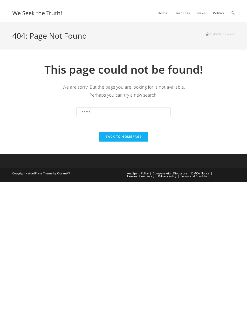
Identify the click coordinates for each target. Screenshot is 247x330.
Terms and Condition (194, 176)
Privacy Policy (167, 176)
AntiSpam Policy (138, 173)
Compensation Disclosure (170, 173)
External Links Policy (140, 176)
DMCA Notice (200, 173)
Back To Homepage (123, 136)
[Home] (207, 34)
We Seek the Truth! (37, 13)
